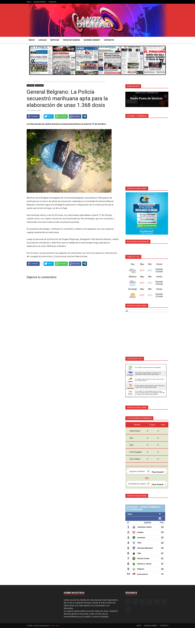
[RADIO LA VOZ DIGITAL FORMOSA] (97, 20)
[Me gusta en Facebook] (75, 116)
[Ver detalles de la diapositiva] (147, 213)
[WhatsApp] (162, 2)
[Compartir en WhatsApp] (61, 116)
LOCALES (42, 40)
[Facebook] (140, 2)
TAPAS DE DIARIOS (71, 40)
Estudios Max (54, 625)
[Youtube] (166, 2)
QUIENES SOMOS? (40, 2)
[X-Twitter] (158, 2)
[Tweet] (49, 116)
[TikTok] (153, 2)
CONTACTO (52, 2)
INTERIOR (36, 81)
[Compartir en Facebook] (33, 116)
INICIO (29, 2)
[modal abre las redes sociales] (84, 116)
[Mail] (149, 2)
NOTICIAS (54, 40)
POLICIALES (39, 85)
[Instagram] (144, 2)
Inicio (29, 81)
